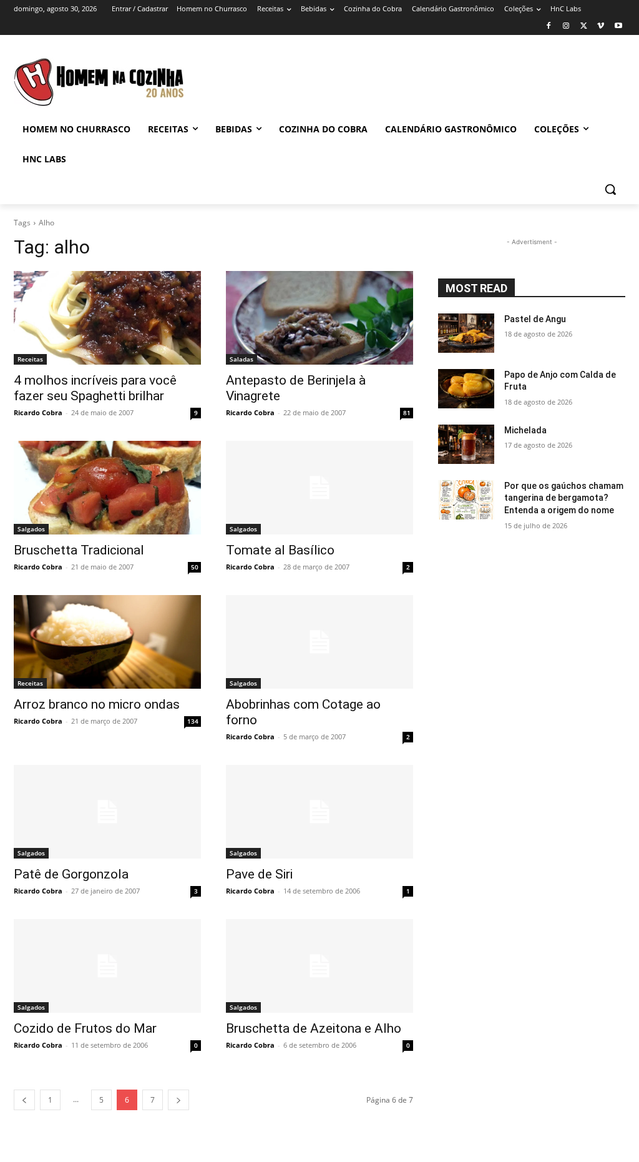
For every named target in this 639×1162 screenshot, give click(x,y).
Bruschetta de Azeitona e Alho (313, 1028)
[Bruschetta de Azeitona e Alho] (319, 966)
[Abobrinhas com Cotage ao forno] (319, 642)
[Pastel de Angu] (466, 333)
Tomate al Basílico (280, 550)
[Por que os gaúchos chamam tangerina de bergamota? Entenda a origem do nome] (466, 499)
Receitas (30, 359)
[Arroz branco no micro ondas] (107, 642)
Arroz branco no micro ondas (97, 704)
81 (407, 412)
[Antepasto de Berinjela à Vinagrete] (319, 318)
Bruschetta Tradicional (79, 550)
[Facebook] (549, 26)
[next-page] (178, 1100)
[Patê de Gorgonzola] (107, 812)
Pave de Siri (259, 874)
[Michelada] (466, 444)
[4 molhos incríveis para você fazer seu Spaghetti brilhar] (107, 318)
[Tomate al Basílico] (319, 487)
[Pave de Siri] (319, 812)
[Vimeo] (600, 26)
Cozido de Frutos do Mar (85, 1028)
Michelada (525, 430)
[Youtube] (618, 26)
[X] (584, 26)
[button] (610, 189)
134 (192, 721)
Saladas (241, 359)
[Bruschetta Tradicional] (107, 487)
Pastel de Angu (535, 319)
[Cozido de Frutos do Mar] (107, 966)
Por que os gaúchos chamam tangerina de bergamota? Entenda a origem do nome (563, 498)
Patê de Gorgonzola (71, 874)
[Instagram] (566, 26)
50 (194, 567)
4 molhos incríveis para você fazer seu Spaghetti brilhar (95, 388)
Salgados (31, 528)
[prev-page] (24, 1100)
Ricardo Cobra (38, 412)
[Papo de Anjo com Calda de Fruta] (466, 388)
